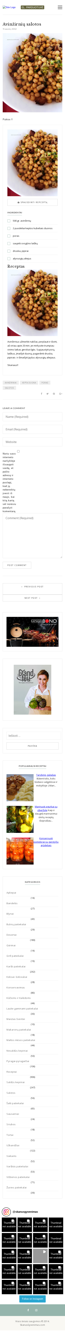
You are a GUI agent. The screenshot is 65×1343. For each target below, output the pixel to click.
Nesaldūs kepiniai (17, 1050)
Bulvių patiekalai (16, 924)
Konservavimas (15, 987)
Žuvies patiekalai (16, 1187)
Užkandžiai (12, 1145)
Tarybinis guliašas (46, 775)
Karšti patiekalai (16, 966)
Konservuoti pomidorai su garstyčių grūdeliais (46, 842)
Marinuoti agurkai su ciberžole (46, 808)
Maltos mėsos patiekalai (20, 1040)
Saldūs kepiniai (15, 1082)
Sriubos (11, 1124)
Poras (45, 382)
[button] (9, 1225)
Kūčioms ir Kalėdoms (18, 998)
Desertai (11, 934)
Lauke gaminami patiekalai (22, 1008)
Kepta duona (29, 382)
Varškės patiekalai (17, 1166)
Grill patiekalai (15, 955)
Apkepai (11, 892)
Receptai (11, 1071)
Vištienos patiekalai (18, 1177)
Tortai (9, 1135)
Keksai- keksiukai (16, 976)
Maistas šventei (15, 1019)
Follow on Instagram (32, 1298)
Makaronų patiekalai (18, 1029)
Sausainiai (12, 1113)
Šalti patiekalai (15, 1103)
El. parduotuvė (32, 7)
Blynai (10, 913)
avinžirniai (11, 382)
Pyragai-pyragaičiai (17, 1061)
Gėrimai (11, 945)
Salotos (9, 388)
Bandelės (12, 903)
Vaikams (11, 1156)
